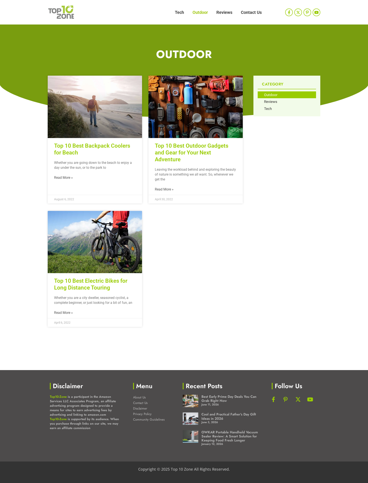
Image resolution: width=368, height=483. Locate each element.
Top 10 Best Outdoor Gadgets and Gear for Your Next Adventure (191, 153)
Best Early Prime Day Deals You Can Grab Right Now (228, 398)
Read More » (63, 178)
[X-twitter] (298, 12)
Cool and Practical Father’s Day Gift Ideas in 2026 (228, 416)
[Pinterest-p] (307, 12)
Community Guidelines (149, 419)
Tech (179, 12)
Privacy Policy (142, 414)
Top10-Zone (58, 396)
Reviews (224, 12)
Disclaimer (140, 408)
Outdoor (200, 12)
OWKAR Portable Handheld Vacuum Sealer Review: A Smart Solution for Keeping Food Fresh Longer (229, 436)
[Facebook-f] (289, 12)
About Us (139, 397)
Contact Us (251, 12)
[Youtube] (316, 12)
